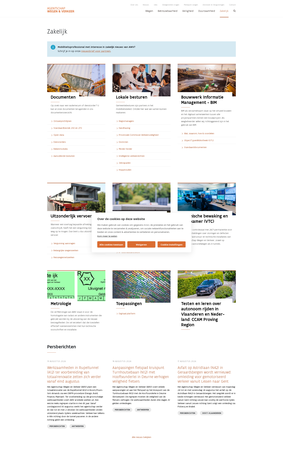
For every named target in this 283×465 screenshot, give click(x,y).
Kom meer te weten (107, 236)
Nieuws (146, 5)
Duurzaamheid (206, 11)
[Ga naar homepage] (60, 10)
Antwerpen (78, 426)
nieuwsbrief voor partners (96, 51)
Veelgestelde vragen (170, 5)
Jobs (155, 5)
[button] (234, 12)
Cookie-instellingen (171, 244)
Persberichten (57, 426)
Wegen (149, 11)
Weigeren (141, 244)
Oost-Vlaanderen (211, 413)
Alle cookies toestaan (111, 244)
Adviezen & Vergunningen (213, 5)
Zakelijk (224, 11)
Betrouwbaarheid (167, 11)
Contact (232, 5)
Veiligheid (188, 11)
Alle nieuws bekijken (141, 437)
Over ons (134, 5)
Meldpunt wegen (191, 5)
